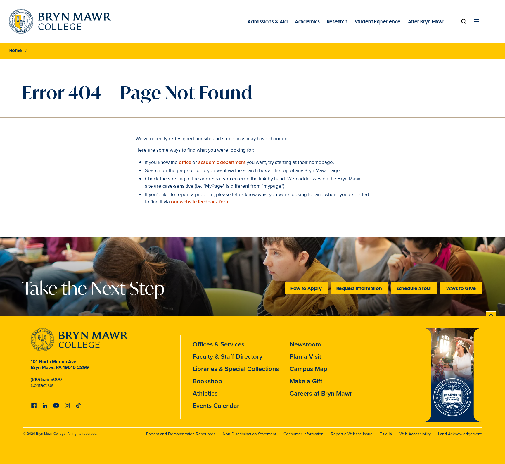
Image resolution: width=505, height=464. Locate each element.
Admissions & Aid (268, 21)
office (185, 162)
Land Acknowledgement (460, 434)
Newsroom (305, 344)
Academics (307, 21)
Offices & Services (218, 344)
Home (15, 50)
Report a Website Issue (352, 434)
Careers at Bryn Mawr (321, 393)
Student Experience (377, 21)
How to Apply (306, 288)
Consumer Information (303, 434)
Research (337, 21)
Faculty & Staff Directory (227, 356)
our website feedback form (200, 202)
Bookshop (207, 381)
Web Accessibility (415, 434)
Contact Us (42, 385)
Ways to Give (461, 288)
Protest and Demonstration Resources (180, 434)
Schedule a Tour (414, 288)
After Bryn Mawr (426, 21)
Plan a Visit (305, 356)
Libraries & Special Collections (236, 369)
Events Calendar (216, 405)
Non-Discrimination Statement (249, 434)
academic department (221, 162)
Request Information (359, 288)
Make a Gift (306, 381)
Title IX (386, 434)
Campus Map (308, 369)
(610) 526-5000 (46, 379)
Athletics (205, 393)
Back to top (491, 315)
